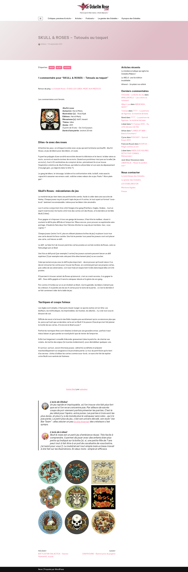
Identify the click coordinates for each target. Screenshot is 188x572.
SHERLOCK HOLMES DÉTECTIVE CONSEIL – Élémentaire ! (134, 153)
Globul (43, 44)
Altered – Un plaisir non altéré (133, 84)
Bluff (59, 67)
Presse (124, 191)
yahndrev (83, 389)
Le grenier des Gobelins (131, 180)
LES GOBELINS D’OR (129, 184)
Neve (40, 569)
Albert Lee (125, 104)
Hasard (67, 67)
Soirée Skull (71, 389)
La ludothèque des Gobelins (133, 176)
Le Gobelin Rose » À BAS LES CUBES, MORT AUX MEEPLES (76, 89)
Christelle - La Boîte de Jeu (132, 95)
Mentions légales (128, 187)
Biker (52, 67)
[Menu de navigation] (40, 18)
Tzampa (124, 111)
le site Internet (81, 421)
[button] (71, 18)
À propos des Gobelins (131, 18)
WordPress (59, 569)
